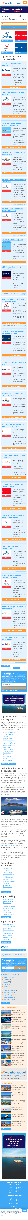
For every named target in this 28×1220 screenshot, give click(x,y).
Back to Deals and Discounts (10, 950)
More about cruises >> (8, 763)
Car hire (6, 986)
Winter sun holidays (9, 881)
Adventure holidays (9, 990)
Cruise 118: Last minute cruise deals (14, 363)
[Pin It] (2, 813)
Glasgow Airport (7, 912)
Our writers (19, 1186)
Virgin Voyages (7, 760)
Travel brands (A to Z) (10, 977)
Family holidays (7, 872)
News (10, 1192)
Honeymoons (7, 883)
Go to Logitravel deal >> (14, 355)
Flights (6, 982)
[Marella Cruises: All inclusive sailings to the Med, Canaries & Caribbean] (14, 712)
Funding (18, 1188)
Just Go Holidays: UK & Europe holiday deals (14, 607)
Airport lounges (8, 995)
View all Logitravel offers (21, 357)
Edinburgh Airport (8, 908)
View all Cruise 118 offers (21, 388)
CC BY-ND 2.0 (23, 816)
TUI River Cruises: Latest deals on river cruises (12, 124)
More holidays (6, 892)
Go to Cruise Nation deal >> (14, 508)
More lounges (6, 942)
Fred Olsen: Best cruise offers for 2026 (13, 93)
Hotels (6, 984)
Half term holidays (8, 874)
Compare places (7, 887)
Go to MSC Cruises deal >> (14, 291)
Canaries (18, 1198)
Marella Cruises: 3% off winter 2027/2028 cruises (14, 300)
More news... (6, 1129)
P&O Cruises (6, 747)
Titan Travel (6, 755)
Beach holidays (7, 868)
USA (17, 1203)
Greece (18, 1199)
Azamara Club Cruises (9, 732)
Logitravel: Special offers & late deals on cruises (13, 332)
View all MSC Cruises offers (23, 294)
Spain (17, 1200)
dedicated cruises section (8, 845)
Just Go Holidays (7, 742)
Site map (11, 1190)
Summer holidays (8, 878)
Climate (10, 1203)
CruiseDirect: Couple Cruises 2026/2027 (13, 456)
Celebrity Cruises (8, 734)
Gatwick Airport (7, 910)
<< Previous (5, 665)
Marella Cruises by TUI (9, 744)
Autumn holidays (8, 879)
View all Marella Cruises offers (23, 326)
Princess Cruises (8, 749)
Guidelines (18, 1187)
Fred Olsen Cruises (8, 740)
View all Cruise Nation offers (20, 510)
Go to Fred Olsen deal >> (14, 116)
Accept (24, 1210)
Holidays (6, 979)
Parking (10, 1202)
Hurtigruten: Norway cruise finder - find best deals (13, 425)
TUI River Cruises (8, 758)
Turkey (18, 1202)
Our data (18, 1184)
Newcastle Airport (8, 914)
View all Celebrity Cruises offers (19, 541)
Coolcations (6, 885)
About (10, 1184)
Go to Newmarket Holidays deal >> (14, 172)
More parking (6, 917)
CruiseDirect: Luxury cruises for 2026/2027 (13, 638)
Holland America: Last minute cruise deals (14, 181)
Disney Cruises (7, 738)
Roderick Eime (15, 816)
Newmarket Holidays (9, 745)
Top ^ (23, 950)
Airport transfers (9, 999)
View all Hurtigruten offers (20, 450)
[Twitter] (4, 947)
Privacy (10, 1187)
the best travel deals (14, 1075)
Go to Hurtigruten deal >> (14, 448)
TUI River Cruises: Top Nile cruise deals (12, 241)
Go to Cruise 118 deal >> (14, 386)
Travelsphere (7, 757)
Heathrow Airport (8, 934)
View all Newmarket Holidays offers (18, 175)
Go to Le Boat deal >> (14, 87)
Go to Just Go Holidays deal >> (14, 630)
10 (10, 668)
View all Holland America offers (19, 204)
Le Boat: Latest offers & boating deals (11, 64)
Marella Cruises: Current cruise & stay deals (12, 576)
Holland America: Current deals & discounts (12, 210)
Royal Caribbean (8, 751)
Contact (10, 1186)
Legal (10, 1188)
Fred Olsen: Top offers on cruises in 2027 (12, 547)
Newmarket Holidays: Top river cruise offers (12, 394)
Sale (6, 74)
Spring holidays (7, 876)
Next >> (16, 668)
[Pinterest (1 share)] (7, 947)
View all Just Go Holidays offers (19, 633)
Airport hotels (8, 992)
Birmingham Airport (9, 906)
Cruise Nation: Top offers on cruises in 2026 (13, 485)
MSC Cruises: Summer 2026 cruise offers (12, 268)
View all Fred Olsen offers (21, 118)
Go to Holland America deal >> (14, 202)
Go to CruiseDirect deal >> (14, 477)
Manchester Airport (9, 899)
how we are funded (18, 954)
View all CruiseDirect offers (20, 479)
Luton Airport (7, 905)
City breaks (6, 870)
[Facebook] (2, 947)
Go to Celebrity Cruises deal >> (14, 539)
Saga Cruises (7, 753)
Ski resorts (6, 889)
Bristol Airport (7, 903)
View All (6, 1003)
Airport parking (8, 997)
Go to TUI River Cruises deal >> (13, 147)
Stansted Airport (8, 901)
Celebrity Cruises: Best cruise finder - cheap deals (13, 516)
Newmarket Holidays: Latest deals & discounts (13, 153)
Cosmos (5, 736)
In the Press (16, 1190)
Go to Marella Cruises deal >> (14, 323)
